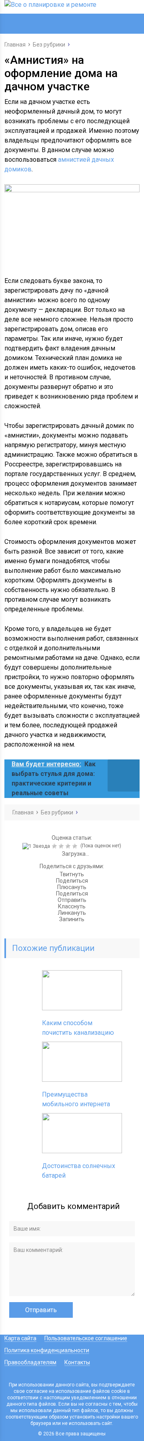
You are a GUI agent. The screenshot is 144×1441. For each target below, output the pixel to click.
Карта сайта (20, 1338)
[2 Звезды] (55, 846)
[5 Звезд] (75, 846)
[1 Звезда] (37, 846)
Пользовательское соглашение (85, 1338)
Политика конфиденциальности (46, 1350)
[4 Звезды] (69, 846)
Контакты (77, 1362)
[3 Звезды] (62, 846)
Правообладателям (30, 1362)
